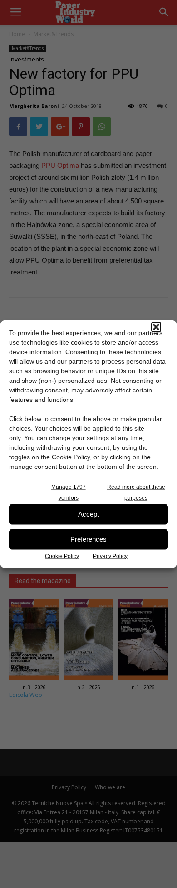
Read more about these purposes (136, 492)
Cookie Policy (62, 556)
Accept (88, 514)
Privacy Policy (110, 556)
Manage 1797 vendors (68, 492)
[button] (156, 326)
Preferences (88, 539)
